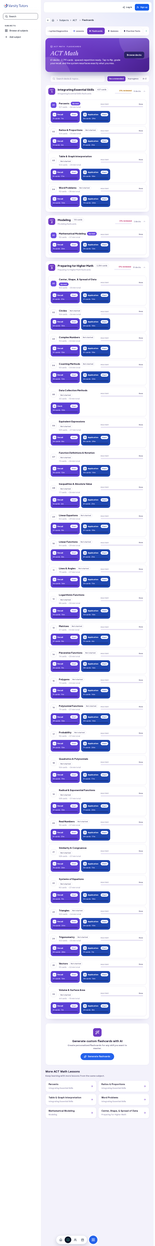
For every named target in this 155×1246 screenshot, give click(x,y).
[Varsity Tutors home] (16, 6)
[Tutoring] (75, 1239)
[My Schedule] (82, 1239)
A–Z (145, 79)
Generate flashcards (99, 1056)
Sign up (143, 7)
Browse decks (134, 55)
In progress (133, 79)
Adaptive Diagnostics (57, 31)
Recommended (116, 79)
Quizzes (114, 31)
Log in (129, 7)
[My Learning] (68, 1239)
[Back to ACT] (48, 20)
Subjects (64, 20)
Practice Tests (133, 31)
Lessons (80, 31)
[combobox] (22, 16)
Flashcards (97, 31)
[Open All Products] (93, 1240)
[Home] (53, 20)
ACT (75, 20)
